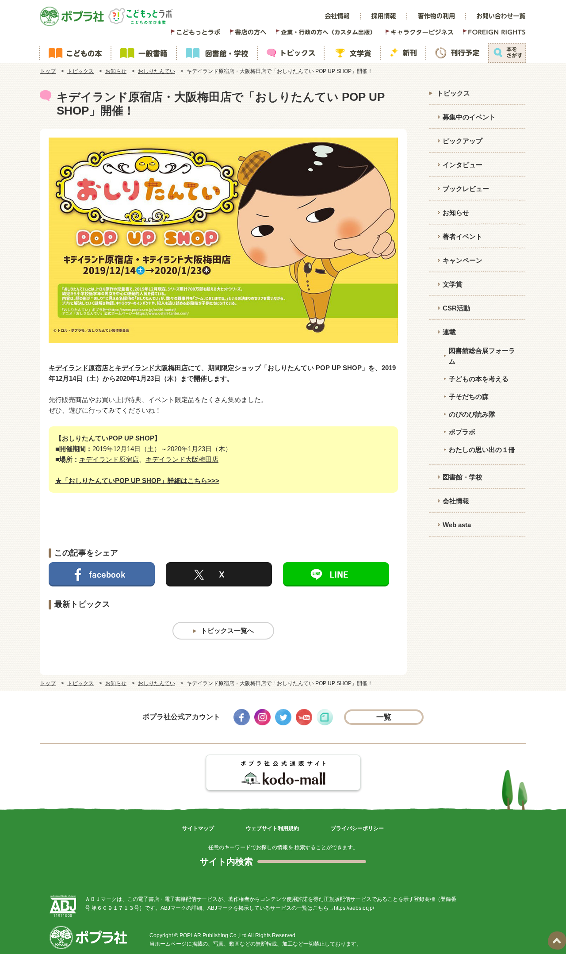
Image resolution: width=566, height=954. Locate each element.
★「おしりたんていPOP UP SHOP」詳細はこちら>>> (137, 480)
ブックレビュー (466, 188)
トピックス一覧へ (227, 630)
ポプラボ (462, 432)
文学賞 (453, 284)
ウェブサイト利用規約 (272, 828)
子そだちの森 (469, 396)
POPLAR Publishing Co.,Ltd (213, 935)
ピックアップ (462, 141)
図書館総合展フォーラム (482, 356)
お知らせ (115, 71)
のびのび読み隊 (472, 414)
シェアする (102, 574)
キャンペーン (462, 260)
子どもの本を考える (479, 379)
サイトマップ (198, 828)
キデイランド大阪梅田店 (151, 368)
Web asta (457, 525)
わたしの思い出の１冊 (482, 449)
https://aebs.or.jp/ (354, 908)
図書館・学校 (462, 477)
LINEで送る (336, 574)
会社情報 (456, 501)
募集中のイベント (469, 117)
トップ (48, 71)
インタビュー (462, 165)
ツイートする (219, 574)
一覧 (384, 717)
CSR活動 (456, 308)
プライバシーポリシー (357, 828)
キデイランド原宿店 (78, 368)
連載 (449, 332)
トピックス (80, 71)
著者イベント (462, 236)
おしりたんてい (156, 71)
